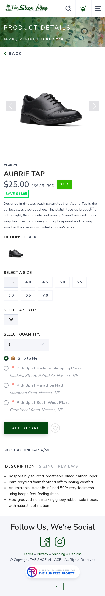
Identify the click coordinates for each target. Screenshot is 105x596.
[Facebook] (45, 541)
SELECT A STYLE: (20, 310)
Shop (9, 39)
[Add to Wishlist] (55, 428)
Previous (11, 106)
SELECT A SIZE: (18, 272)
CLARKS (27, 39)
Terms (28, 554)
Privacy (42, 554)
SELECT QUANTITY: (22, 334)
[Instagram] (59, 541)
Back (14, 53)
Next (94, 106)
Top (54, 586)
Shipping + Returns (67, 554)
